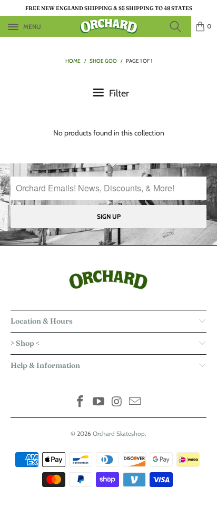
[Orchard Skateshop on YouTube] (99, 402)
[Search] (179, 26)
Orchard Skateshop (119, 433)
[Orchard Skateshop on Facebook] (80, 402)
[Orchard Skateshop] (108, 26)
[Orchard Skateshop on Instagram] (117, 402)
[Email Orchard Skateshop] (135, 402)
